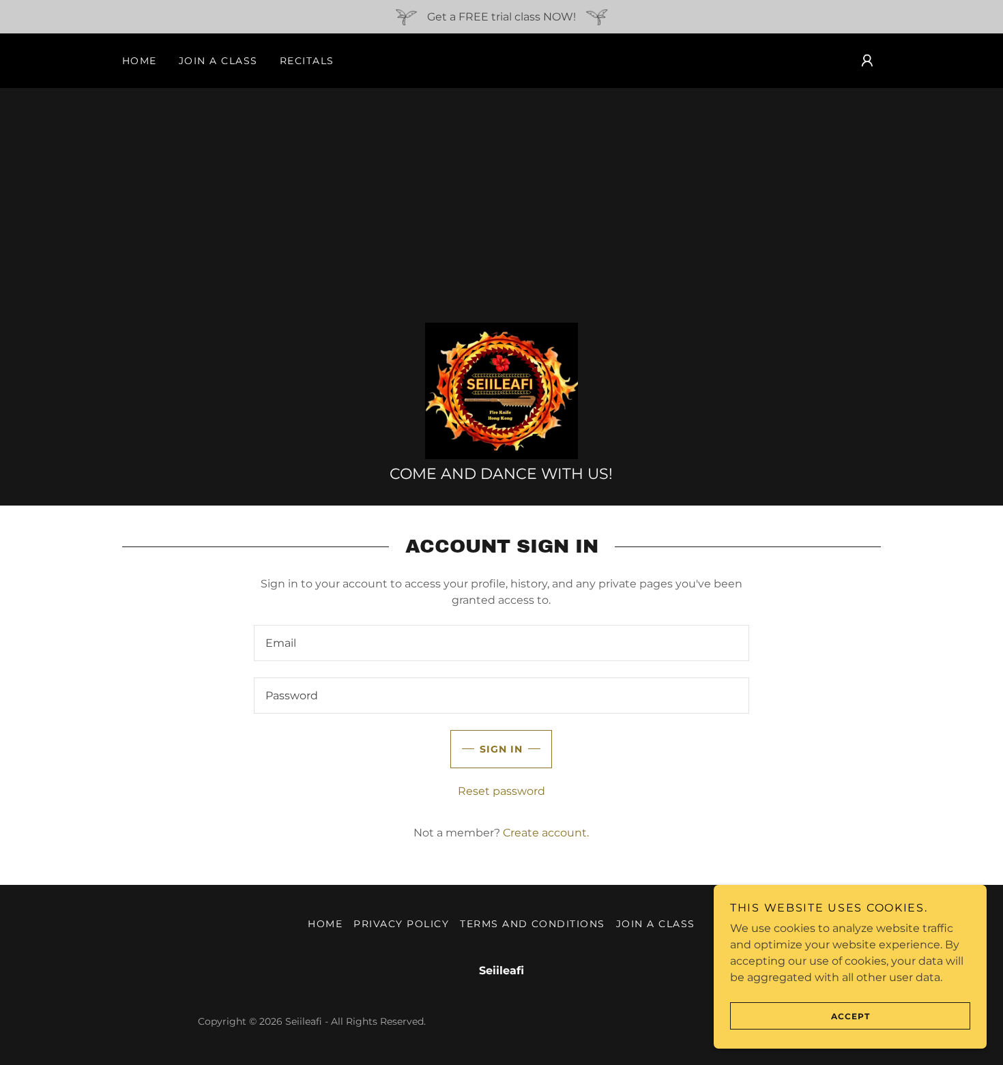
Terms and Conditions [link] (532, 924)
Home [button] (325, 924)
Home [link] (139, 61)
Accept (850, 1016)
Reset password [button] (501, 791)
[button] (867, 60)
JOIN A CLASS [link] (218, 61)
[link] (501, 389)
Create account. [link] (546, 832)
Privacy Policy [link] (401, 924)
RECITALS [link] (307, 61)
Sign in (501, 749)
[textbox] (501, 643)
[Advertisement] (501, 205)
